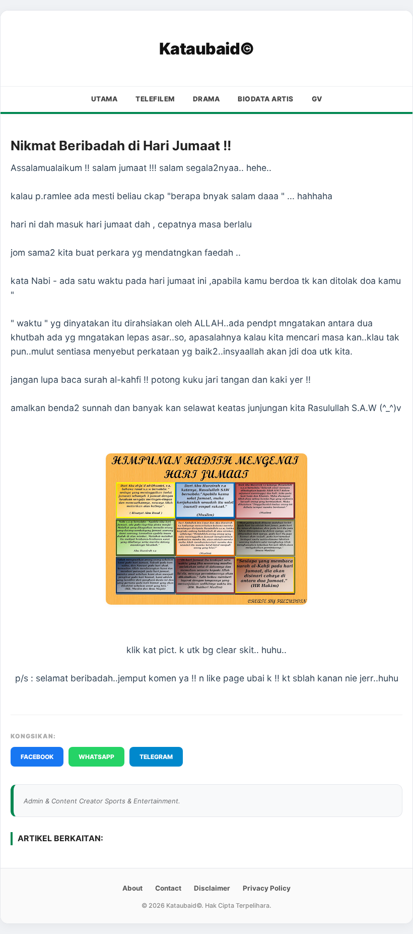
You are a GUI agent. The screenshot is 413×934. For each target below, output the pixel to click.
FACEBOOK (37, 757)
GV (317, 99)
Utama (104, 99)
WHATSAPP (96, 757)
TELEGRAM (156, 757)
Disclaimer (212, 888)
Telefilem (155, 99)
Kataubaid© (206, 49)
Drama (206, 99)
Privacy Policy (267, 888)
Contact (168, 888)
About (132, 888)
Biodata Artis (266, 99)
